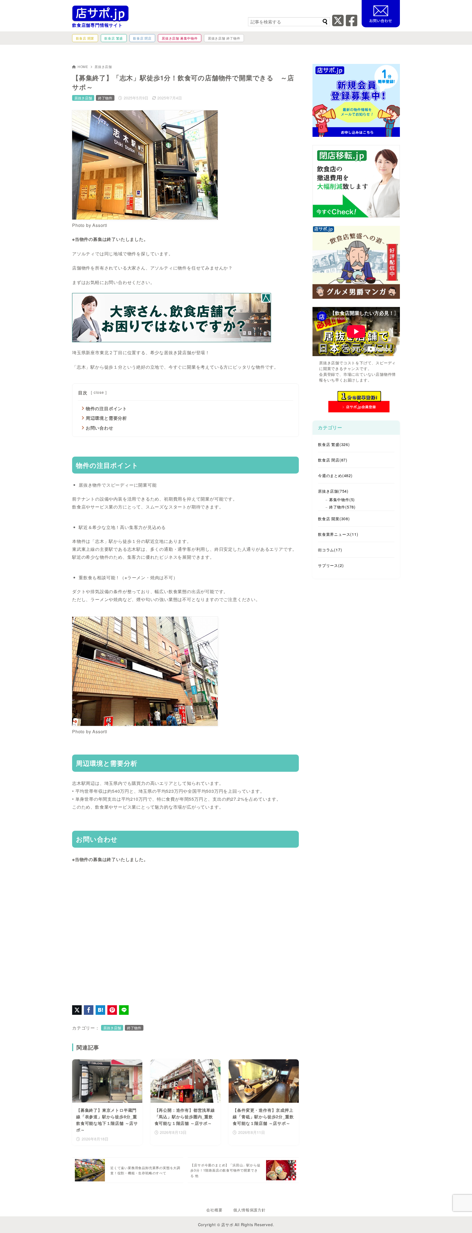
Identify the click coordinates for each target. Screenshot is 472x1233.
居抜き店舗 (103, 66)
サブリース (331, 565)
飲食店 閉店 (332, 460)
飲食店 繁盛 (334, 444)
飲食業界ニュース (338, 534)
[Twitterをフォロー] (338, 23)
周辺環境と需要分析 (106, 418)
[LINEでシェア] (124, 1010)
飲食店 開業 (334, 518)
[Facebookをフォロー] (352, 23)
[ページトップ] (460, 1221)
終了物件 (105, 97)
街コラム (330, 549)
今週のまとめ (335, 475)
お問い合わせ (99, 428)
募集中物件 (342, 499)
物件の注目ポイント (106, 408)
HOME (83, 66)
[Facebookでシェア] (88, 1010)
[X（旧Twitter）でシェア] (77, 1010)
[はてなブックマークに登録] (100, 1010)
